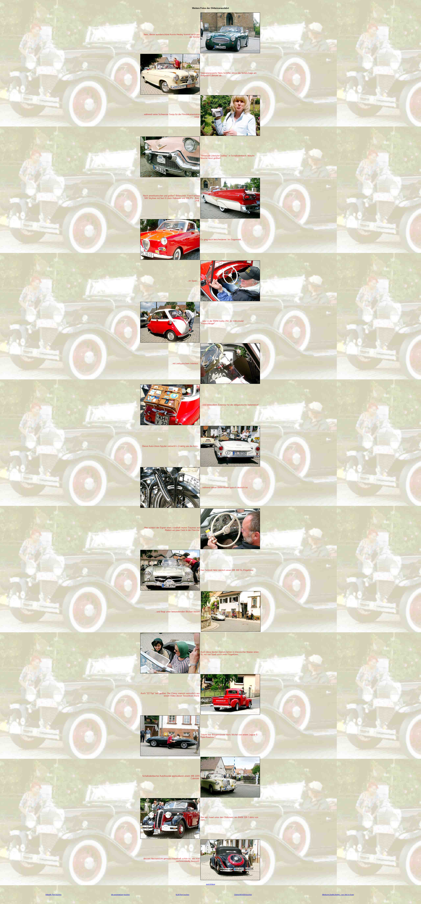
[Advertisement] (271, 62)
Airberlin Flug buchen (53, 894)
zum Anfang (210, 884)
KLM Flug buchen (182, 894)
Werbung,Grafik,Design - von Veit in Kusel (338, 894)
